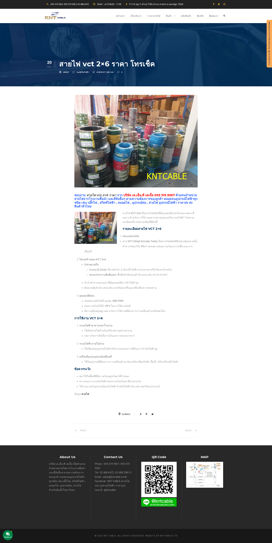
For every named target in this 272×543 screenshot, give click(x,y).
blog (200, 16)
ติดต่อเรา (214, 16)
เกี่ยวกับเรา (136, 16)
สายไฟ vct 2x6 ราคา (105, 72)
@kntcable (110, 489)
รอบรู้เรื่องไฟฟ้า (82, 72)
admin (66, 72)
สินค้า (169, 16)
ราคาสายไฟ (153, 16)
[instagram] (224, 4)
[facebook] (213, 4)
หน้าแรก (120, 16)
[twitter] (219, 4)
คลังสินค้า (186, 16)
